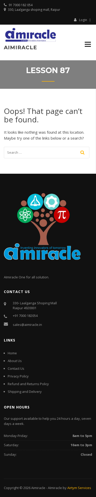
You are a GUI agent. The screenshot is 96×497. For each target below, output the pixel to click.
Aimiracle (20, 47)
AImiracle (55, 487)
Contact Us (16, 368)
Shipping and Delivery (25, 391)
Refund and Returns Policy (28, 384)
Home (12, 353)
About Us (15, 360)
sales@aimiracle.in (27, 324)
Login (83, 20)
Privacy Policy (18, 376)
